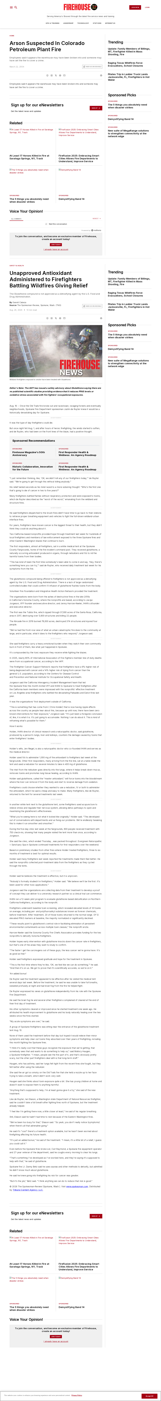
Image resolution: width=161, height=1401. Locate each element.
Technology (83, 23)
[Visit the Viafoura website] (96, 230)
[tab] (16, 219)
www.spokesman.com (77, 1186)
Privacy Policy (77, 1395)
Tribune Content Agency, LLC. (28, 1190)
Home (12, 36)
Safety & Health (17, 266)
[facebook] (47, 75)
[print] (101, 75)
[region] (56, 224)
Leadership (68, 23)
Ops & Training (53, 23)
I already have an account (56, 249)
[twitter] (56, 75)
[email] (64, 75)
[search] (16, 7)
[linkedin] (51, 75)
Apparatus (110, 23)
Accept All (149, 1396)
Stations (97, 23)
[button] (11, 7)
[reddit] (60, 75)
